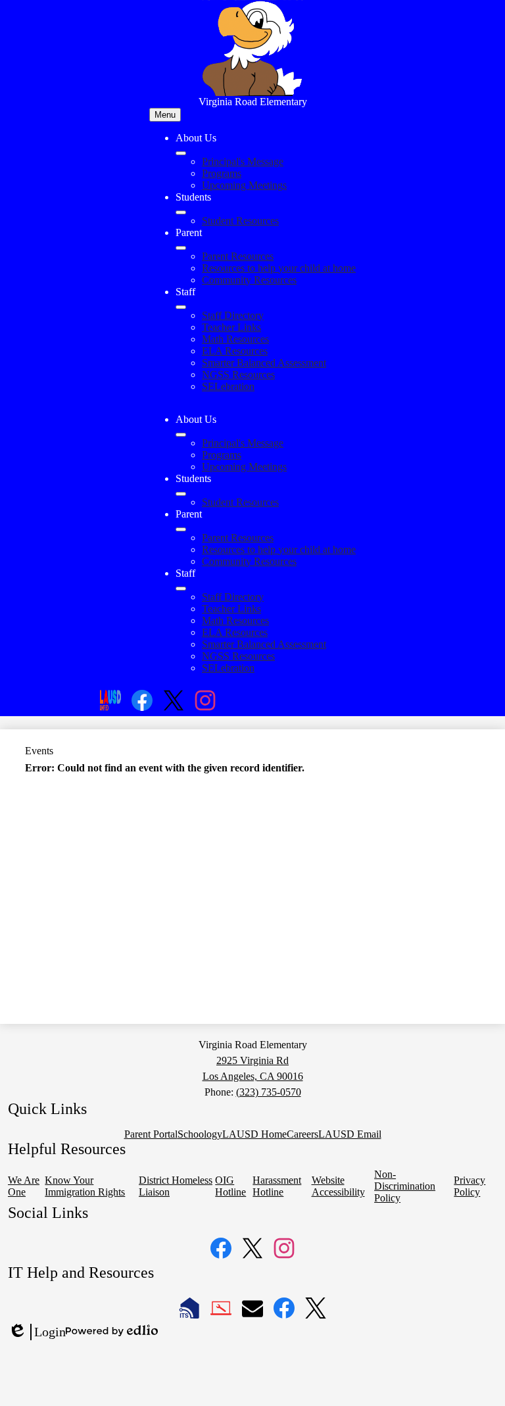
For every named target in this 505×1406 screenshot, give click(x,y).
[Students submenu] (181, 212)
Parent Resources (238, 256)
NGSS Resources (238, 374)
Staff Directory (233, 315)
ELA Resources (235, 350)
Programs (221, 173)
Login (37, 1332)
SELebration (228, 386)
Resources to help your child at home (279, 268)
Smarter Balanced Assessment (264, 362)
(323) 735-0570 (268, 1092)
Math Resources (235, 339)
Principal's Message (242, 161)
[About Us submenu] (181, 153)
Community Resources (249, 279)
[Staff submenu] (181, 307)
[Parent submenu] (181, 248)
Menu (165, 115)
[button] (181, 435)
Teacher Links (231, 327)
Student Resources (240, 220)
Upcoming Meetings (244, 185)
